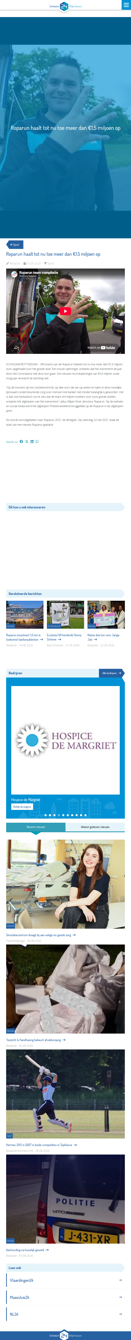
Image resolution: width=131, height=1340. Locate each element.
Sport (16, 244)
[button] (45, 815)
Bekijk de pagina (22, 806)
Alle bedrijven (109, 673)
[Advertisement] (65, 475)
